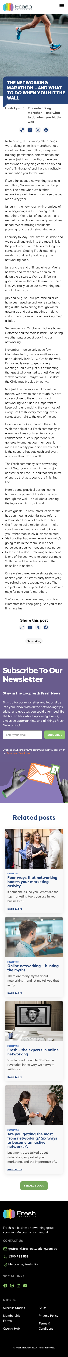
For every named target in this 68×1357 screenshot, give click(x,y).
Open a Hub (11, 1328)
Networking (34, 641)
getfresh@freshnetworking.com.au (32, 1248)
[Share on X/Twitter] (38, 130)
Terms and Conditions (18, 753)
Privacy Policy (48, 1315)
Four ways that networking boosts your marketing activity (32, 881)
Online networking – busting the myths (33, 968)
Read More (14, 908)
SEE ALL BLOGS (34, 1185)
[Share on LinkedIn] (30, 130)
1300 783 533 (18, 1256)
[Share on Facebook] (46, 130)
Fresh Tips (12, 108)
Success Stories (14, 1308)
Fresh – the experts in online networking (33, 1052)
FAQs (42, 1308)
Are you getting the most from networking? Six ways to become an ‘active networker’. (32, 1140)
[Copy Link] (22, 130)
